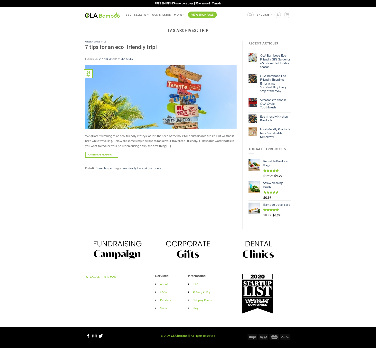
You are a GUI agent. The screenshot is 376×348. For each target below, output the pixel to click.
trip (146, 168)
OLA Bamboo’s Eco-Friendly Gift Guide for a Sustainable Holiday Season (275, 61)
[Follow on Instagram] (94, 336)
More (178, 14)
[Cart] (287, 15)
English (263, 14)
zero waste (155, 168)
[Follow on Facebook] (88, 336)
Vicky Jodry (125, 59)
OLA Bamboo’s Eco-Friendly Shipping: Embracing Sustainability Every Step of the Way (273, 83)
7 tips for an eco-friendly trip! (121, 47)
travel (140, 168)
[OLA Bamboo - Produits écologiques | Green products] (102, 15)
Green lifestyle (95, 42)
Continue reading (101, 154)
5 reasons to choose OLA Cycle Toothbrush (273, 103)
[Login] (278, 15)
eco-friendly (129, 168)
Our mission (161, 14)
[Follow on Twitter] (101, 336)
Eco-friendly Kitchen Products (274, 118)
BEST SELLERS (136, 14)
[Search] (250, 15)
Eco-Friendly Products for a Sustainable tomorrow (275, 132)
